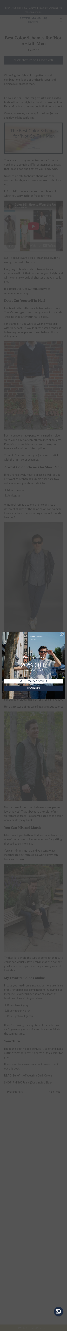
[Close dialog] (62, 634)
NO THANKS (33, 688)
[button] (58, 1311)
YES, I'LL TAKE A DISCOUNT (33, 681)
